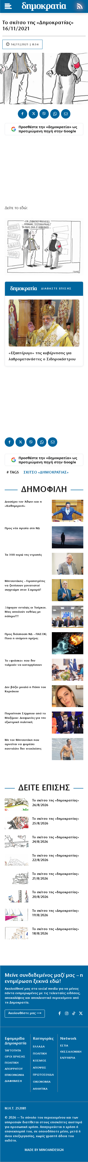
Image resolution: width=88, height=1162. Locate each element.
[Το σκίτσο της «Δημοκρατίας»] (16, 933)
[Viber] (44, 114)
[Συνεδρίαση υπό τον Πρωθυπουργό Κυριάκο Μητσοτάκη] (67, 670)
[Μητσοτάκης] (67, 749)
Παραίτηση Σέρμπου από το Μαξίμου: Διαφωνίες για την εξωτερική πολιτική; (25, 717)
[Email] (65, 114)
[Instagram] (66, 1013)
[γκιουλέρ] (67, 617)
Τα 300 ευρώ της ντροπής (23, 554)
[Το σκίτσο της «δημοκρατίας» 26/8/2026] (16, 804)
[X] (33, 114)
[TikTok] (73, 1013)
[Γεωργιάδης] (67, 511)
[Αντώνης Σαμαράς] (67, 590)
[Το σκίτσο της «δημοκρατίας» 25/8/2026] (16, 823)
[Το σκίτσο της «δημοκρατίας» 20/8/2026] (16, 896)
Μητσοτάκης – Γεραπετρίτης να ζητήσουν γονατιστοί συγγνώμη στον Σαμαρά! (25, 585)
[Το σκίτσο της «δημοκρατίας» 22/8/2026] (16, 860)
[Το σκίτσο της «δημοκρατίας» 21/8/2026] (16, 878)
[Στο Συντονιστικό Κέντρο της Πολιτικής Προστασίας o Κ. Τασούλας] (67, 564)
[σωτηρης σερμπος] (67, 723)
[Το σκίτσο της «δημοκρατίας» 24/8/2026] (16, 841)
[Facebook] (22, 114)
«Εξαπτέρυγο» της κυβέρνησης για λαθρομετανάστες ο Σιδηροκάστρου (42, 356)
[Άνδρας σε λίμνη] (67, 537)
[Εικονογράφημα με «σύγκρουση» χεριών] (67, 643)
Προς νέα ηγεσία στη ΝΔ (22, 528)
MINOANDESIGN (51, 1150)
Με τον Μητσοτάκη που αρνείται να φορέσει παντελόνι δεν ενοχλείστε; (23, 744)
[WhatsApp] (55, 114)
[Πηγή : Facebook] (67, 696)
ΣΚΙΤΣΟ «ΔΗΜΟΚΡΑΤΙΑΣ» (46, 472)
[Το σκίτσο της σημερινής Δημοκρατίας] (16, 915)
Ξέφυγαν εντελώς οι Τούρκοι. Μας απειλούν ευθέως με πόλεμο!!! (25, 612)
